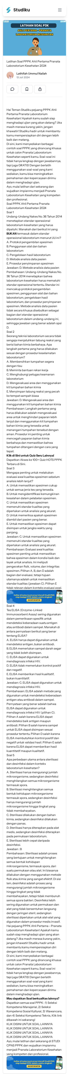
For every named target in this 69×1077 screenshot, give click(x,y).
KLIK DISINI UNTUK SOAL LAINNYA (30, 1024)
